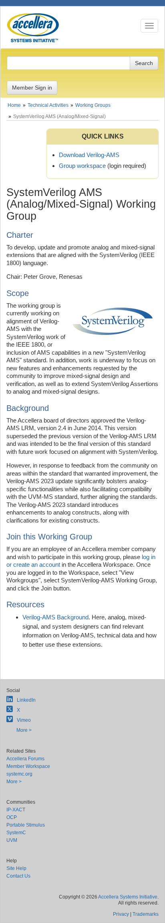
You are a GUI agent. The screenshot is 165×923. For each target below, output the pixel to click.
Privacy (121, 914)
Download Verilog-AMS (89, 154)
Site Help (16, 868)
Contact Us (18, 876)
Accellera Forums (25, 758)
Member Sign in (32, 87)
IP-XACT (15, 809)
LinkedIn (26, 700)
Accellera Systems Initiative (127, 897)
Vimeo (24, 720)
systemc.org (19, 774)
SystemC (16, 832)
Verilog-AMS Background (55, 617)
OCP (11, 817)
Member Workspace (28, 766)
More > (24, 730)
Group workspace (82, 165)
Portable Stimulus (25, 825)
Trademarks (146, 914)
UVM (11, 840)
